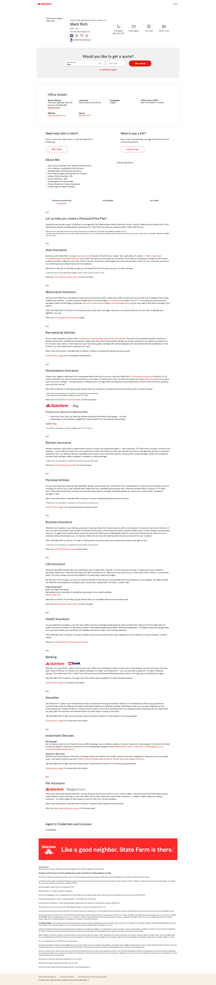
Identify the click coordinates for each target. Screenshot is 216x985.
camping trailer (96, 339)
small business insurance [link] (65, 549)
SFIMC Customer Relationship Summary (95, 759)
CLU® (77, 28)
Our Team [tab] (154, 201)
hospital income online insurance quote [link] (71, 642)
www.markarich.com (57, 115)
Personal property (152, 379)
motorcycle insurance (95, 303)
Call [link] (47, 356)
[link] (133, 33)
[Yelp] (86, 35)
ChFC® (72, 28)
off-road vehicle (117, 339)
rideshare (75, 259)
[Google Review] (76, 35)
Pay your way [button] (132, 149)
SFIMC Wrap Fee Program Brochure (128, 759)
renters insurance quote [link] (65, 465)
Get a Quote (140, 63)
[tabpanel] (108, 105)
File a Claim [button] (57, 149)
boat (106, 339)
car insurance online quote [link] (66, 277)
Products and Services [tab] (61, 201)
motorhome (84, 339)
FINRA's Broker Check (123, 747)
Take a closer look (53, 595)
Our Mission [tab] (108, 201)
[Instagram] (81, 35)
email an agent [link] (58, 356)
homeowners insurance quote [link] (67, 400)
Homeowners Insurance (142, 377)
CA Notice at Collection (67, 977)
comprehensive (52, 259)
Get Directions (54, 108)
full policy (69, 917)
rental (64, 259)
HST (155, 100)
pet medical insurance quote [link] (67, 808)
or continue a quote (108, 70)
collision (154, 256)
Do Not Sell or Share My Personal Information (92, 977)
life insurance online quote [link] (66, 604)
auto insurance (82, 256)
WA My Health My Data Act (47, 977)
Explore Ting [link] (51, 424)
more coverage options (120, 303)
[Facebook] (71, 35)
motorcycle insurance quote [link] (67, 318)
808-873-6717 (84, 115)
